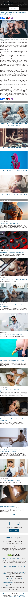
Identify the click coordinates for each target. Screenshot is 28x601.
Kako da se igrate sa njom (7, 506)
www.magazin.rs (18, 582)
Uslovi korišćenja (20, 595)
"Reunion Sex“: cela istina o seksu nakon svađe (13, 279)
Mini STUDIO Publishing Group (17, 596)
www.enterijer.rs (17, 585)
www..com (14, 580)
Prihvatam (14, 8)
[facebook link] (9, 523)
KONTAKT (14, 569)
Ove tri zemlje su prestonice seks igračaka (12, 252)
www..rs (18, 578)
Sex (7, 221)
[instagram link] (18, 523)
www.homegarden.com (8, 587)
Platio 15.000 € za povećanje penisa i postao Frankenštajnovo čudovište (12, 450)
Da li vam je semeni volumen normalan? (11, 334)
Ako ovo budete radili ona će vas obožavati (12, 223)
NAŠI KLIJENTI (20, 566)
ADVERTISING (12, 566)
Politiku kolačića (18, 5)
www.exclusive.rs (20, 584)
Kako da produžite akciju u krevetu (10, 480)
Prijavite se (14, 530)
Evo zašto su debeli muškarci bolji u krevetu (12, 360)
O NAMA (5, 566)
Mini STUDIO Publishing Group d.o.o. (11, 558)
